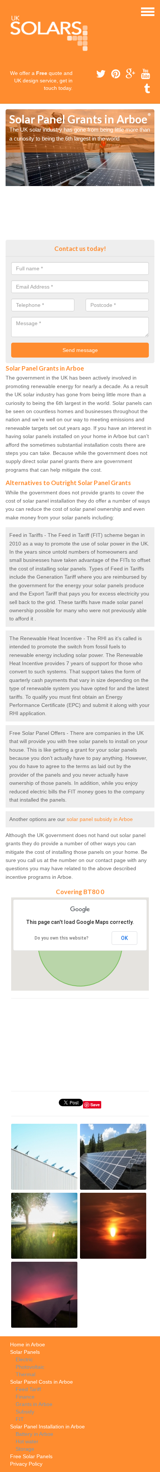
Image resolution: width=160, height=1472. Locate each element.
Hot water (27, 1441)
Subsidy (25, 1412)
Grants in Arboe (34, 1404)
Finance (25, 1397)
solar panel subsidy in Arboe (100, 819)
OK (124, 938)
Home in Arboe (27, 1344)
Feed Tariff (28, 1389)
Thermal (25, 1374)
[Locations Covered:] (8, 11)
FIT (20, 1419)
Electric (24, 1359)
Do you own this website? (62, 938)
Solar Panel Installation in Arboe (47, 1426)
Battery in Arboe (34, 1434)
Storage (25, 1449)
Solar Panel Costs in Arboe (41, 1382)
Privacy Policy (26, 1464)
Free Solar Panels (31, 1456)
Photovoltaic (30, 1367)
